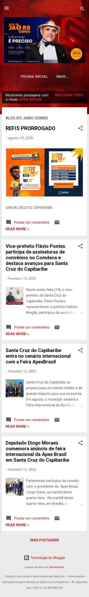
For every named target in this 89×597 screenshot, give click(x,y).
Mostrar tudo (69, 95)
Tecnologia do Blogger (47, 558)
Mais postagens (44, 540)
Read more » (17, 229)
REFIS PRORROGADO (30, 128)
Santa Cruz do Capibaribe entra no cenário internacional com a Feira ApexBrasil (38, 356)
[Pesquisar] (82, 9)
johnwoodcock (56, 567)
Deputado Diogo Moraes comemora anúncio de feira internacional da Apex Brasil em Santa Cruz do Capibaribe (37, 451)
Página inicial (34, 76)
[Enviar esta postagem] (57, 224)
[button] (80, 129)
